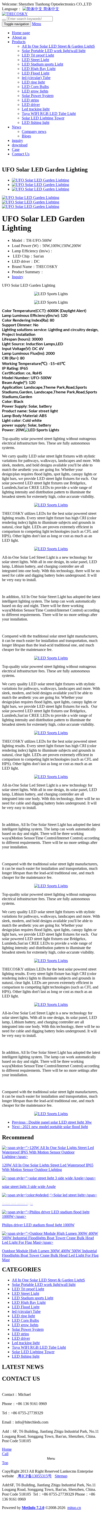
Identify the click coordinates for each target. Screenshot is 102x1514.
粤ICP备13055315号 (34, 1476)
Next (50, 1127)
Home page (21, 33)
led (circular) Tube (36, 78)
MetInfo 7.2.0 (33, 1508)
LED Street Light (35, 60)
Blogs (26, 136)
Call (5, 1454)
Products (19, 42)
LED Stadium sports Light (42, 64)
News (16, 127)
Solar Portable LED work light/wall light (53, 51)
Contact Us (20, 154)
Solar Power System (37, 95)
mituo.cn (74, 1508)
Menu (36, 24)
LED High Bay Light (38, 69)
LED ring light (33, 82)
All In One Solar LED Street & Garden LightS (58, 46)
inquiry (17, 140)
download (19, 145)
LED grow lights (35, 91)
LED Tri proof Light (38, 55)
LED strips (30, 100)
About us (19, 37)
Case (16, 149)
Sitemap (61, 1476)
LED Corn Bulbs (35, 87)
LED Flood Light (35, 73)
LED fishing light (35, 122)
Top (5, 1463)
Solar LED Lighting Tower (43, 118)
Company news (34, 131)
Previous (52, 1122)
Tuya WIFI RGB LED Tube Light (49, 113)
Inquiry (17, 277)
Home (7, 1449)
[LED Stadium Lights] (51, 505)
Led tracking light (36, 109)
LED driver (31, 104)
